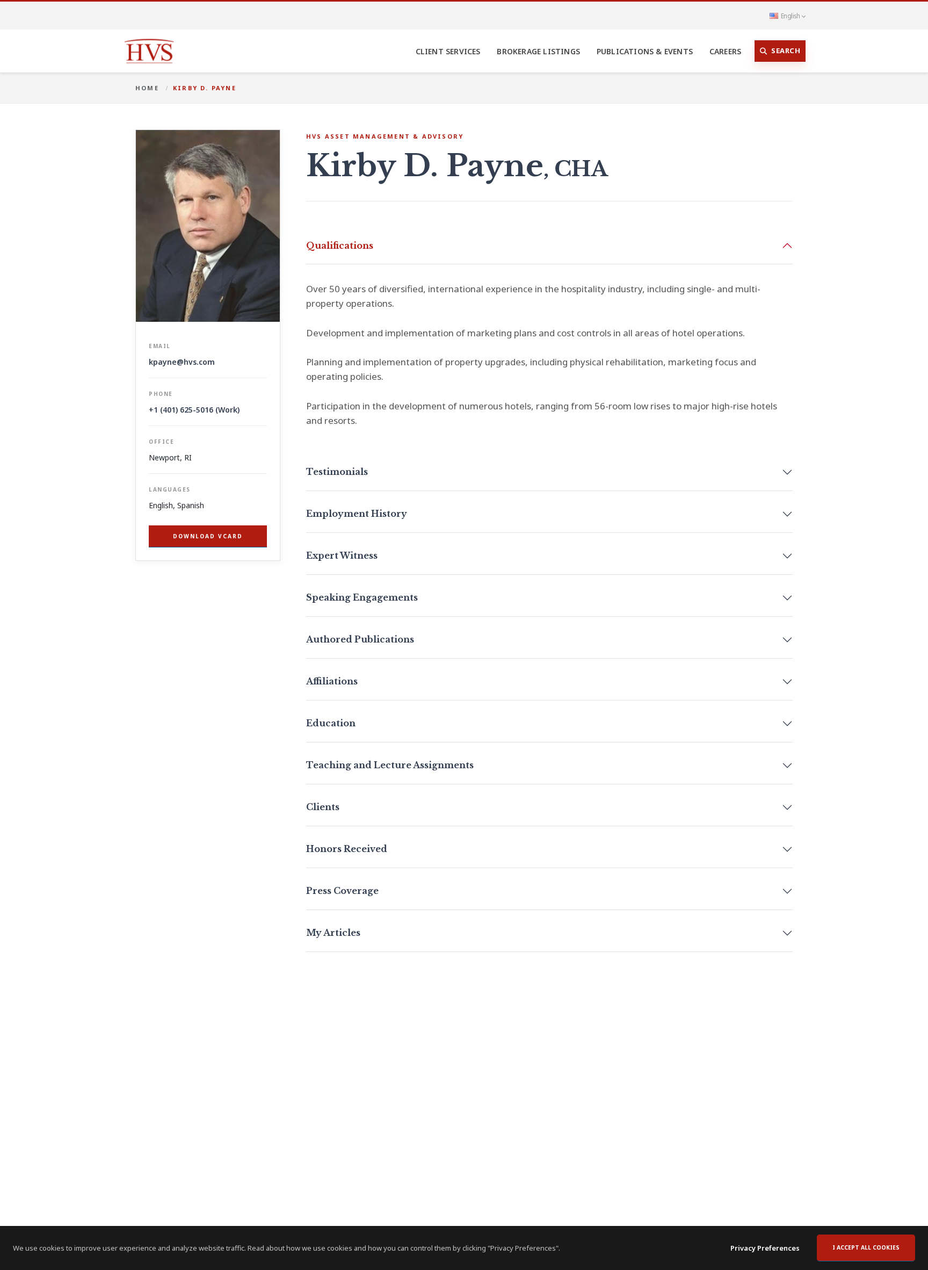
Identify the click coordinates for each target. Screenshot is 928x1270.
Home (147, 88)
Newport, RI (170, 457)
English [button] (790, 15)
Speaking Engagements (362, 597)
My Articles (333, 932)
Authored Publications (360, 639)
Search (785, 50)
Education (331, 723)
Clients (322, 807)
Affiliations (332, 681)
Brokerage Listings (538, 51)
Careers (725, 51)
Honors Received (346, 848)
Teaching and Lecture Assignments (390, 765)
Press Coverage (342, 890)
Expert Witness (342, 555)
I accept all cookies (866, 1247)
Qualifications (339, 245)
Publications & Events (645, 51)
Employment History (356, 513)
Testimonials (337, 471)
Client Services (448, 51)
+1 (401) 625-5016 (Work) (194, 410)
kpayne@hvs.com (182, 362)
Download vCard (208, 536)
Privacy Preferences (765, 1248)
